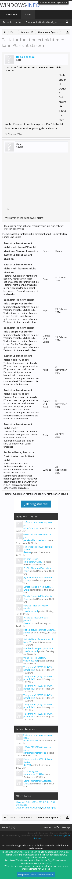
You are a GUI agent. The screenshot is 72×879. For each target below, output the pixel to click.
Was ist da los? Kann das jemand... (35, 619)
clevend (27, 623)
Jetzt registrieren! (36, 504)
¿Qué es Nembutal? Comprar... (38, 577)
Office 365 (50, 802)
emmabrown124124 (33, 561)
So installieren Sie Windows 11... (39, 639)
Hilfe (56, 827)
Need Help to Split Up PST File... (38, 648)
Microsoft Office (24, 802)
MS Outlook (35, 807)
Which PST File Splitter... (34, 657)
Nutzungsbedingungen (38, 833)
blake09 (27, 642)
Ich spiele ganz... (31, 558)
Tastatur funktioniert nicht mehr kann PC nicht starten (19, 268)
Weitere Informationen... (42, 874)
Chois (26, 571)
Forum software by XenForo (16, 835)
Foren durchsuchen (12, 22)
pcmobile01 (29, 669)
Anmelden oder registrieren (53, 2)
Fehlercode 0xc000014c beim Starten (37, 548)
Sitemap (66, 827)
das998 (27, 552)
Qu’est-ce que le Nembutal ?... (38, 586)
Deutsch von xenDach (41, 835)
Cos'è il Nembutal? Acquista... (37, 568)
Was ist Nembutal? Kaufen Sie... (38, 596)
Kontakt (48, 827)
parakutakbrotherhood (34, 540)
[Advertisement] (31, 95)
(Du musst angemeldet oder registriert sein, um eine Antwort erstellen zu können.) (33, 227)
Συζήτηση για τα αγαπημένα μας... (37, 524)
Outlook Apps (49, 807)
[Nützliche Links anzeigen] (67, 32)
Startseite (11, 14)
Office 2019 (21, 804)
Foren (27, 14)
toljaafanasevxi (30, 528)
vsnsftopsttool (30, 611)
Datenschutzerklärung (60, 833)
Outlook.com (22, 807)
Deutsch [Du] (8, 827)
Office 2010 (38, 802)
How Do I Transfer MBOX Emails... (35, 607)
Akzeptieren (23, 874)
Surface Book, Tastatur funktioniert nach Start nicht (18, 456)
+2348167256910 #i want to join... (37, 536)
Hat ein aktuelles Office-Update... (39, 629)
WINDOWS (20, 5)
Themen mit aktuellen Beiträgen (41, 22)
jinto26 (26, 632)
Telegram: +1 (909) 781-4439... (38, 667)
